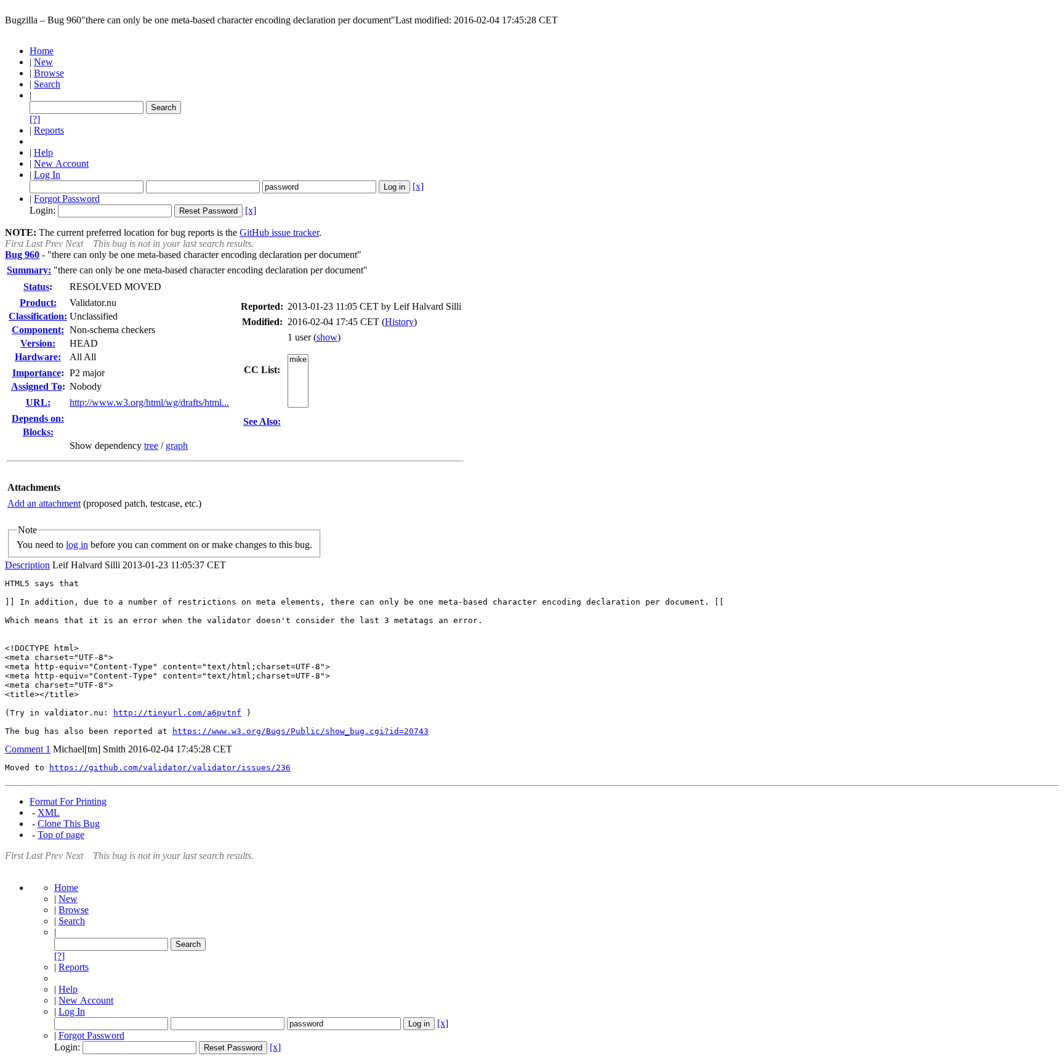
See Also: (262, 421)
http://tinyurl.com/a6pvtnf (177, 712)
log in (77, 544)
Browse (49, 73)
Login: (42, 210)
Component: (38, 329)
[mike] (298, 360)
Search (47, 84)
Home (42, 51)
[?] (35, 119)
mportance (36, 373)
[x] (418, 186)
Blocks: (38, 432)
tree (151, 445)
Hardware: (38, 357)
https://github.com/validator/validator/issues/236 (170, 767)
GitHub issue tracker (279, 232)
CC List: (262, 370)
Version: (37, 343)
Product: (38, 302)
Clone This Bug (69, 823)
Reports (49, 130)
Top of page (61, 834)
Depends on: (38, 418)
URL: (38, 402)
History (399, 321)
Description (27, 565)
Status (36, 286)
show (326, 337)
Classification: (38, 316)
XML (49, 812)
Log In (47, 174)
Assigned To (36, 386)
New (43, 62)
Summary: (29, 270)
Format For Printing (68, 801)
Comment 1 (27, 749)
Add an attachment (44, 503)
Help (43, 152)
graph (177, 445)
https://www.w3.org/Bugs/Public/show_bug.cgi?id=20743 (300, 731)
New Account (61, 163)
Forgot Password (67, 198)
